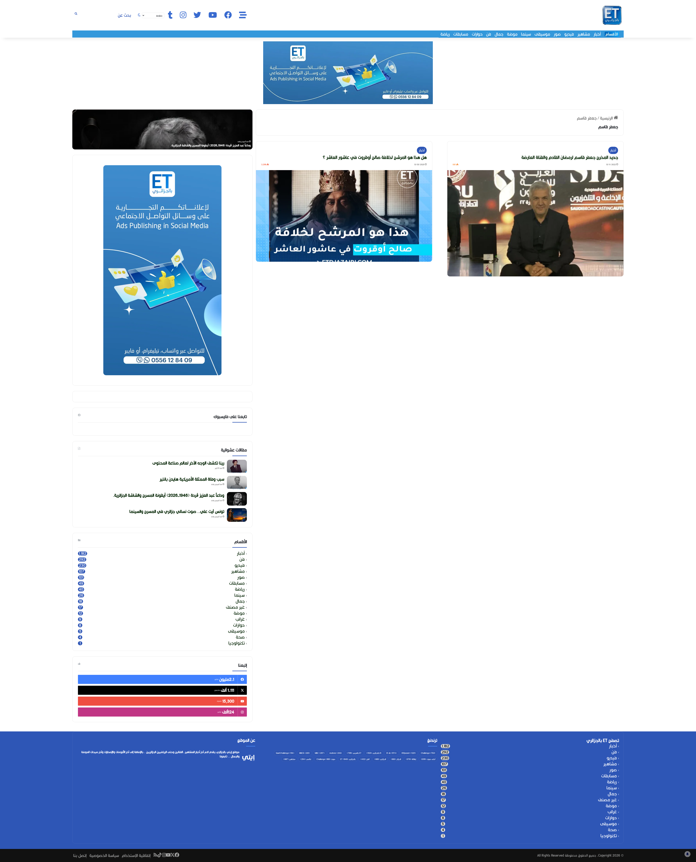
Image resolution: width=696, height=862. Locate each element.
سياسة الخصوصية (104, 855)
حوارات (477, 34)
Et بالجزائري (373, 753)
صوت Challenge (325, 759)
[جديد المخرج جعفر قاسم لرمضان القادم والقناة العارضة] (535, 223)
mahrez (336, 753)
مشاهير (583, 34)
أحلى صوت (428, 759)
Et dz (391, 753)
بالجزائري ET (347, 759)
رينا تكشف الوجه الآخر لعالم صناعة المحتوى (225, 145)
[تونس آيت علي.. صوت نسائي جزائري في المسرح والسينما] (237, 515)
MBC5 (304, 753)
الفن (365, 759)
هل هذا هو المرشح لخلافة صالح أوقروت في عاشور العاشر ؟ (374, 157)
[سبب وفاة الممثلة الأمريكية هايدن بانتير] (237, 482)
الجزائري (380, 759)
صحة (240, 637)
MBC (319, 753)
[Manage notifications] (687, 854)
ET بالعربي (354, 753)
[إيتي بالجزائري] (612, 15)
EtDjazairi (409, 753)
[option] (162, 129)
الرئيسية (607, 118)
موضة (512, 34)
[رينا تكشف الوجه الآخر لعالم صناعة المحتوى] (237, 466)
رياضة (445, 34)
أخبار (597, 34)
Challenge (428, 753)
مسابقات (460, 34)
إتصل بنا (79, 855)
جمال (499, 34)
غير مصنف (235, 607)
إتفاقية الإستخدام (136, 855)
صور (557, 34)
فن (488, 34)
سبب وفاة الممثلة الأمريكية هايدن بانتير (192, 479)
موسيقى (542, 34)
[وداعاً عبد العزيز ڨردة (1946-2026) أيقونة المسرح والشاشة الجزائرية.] (237, 499)
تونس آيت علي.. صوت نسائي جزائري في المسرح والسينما (176, 511)
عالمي (305, 759)
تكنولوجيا (236, 643)
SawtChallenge (285, 753)
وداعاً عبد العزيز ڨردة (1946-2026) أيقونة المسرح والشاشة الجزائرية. (168, 495)
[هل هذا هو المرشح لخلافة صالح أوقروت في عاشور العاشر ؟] (344, 216)
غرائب (240, 619)
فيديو (569, 34)
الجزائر (396, 759)
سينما (526, 34)
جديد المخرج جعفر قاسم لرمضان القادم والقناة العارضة (569, 157)
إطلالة (411, 759)
